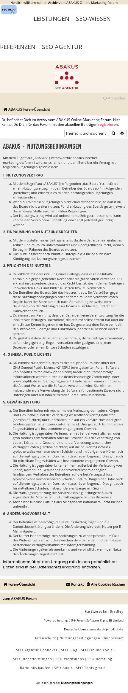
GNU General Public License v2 (36, 367)
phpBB (67, 620)
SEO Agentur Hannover (36, 650)
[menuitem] (114, 98)
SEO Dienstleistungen (32, 659)
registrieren (108, 124)
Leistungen (51, 19)
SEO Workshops (70, 659)
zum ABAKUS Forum (20, 598)
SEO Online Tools (97, 650)
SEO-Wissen (93, 19)
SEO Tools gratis (90, 667)
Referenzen (17, 47)
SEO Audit (63, 667)
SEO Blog (69, 650)
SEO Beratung (100, 659)
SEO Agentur (62, 47)
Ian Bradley (113, 611)
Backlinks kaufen (35, 667)
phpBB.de (115, 629)
